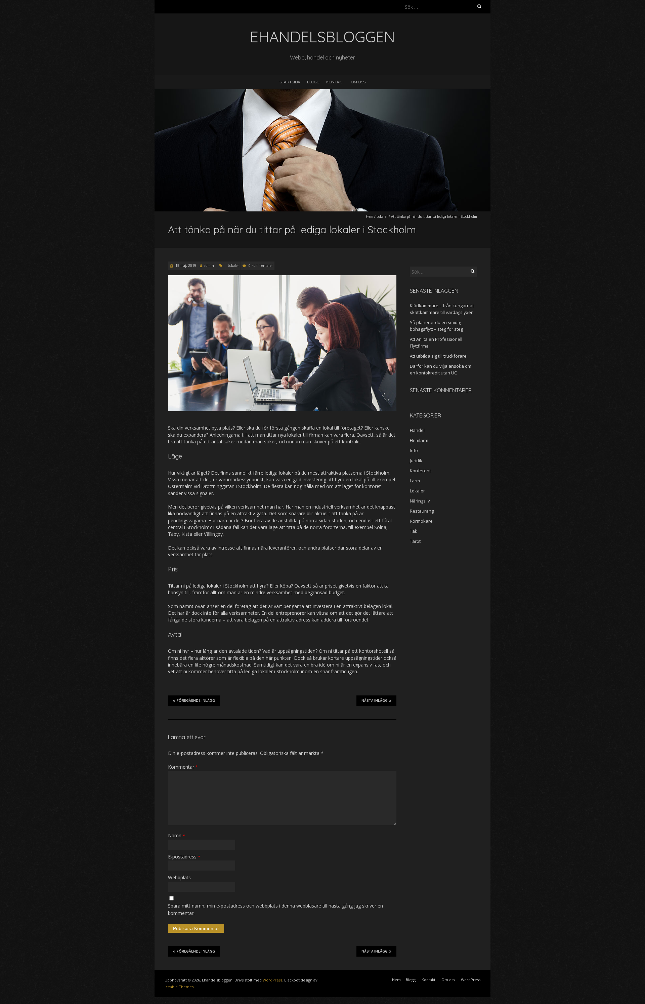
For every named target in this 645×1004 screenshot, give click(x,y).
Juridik (416, 460)
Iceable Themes (179, 986)
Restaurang (422, 511)
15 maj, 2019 (185, 265)
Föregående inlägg (196, 700)
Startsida (290, 81)
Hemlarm (419, 440)
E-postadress (184, 856)
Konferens (421, 471)
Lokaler (382, 216)
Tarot (415, 541)
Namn (176, 835)
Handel (417, 430)
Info (414, 450)
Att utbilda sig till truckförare (438, 356)
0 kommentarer (261, 265)
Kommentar (183, 767)
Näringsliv (420, 501)
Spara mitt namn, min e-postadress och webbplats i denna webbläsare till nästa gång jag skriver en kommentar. (275, 909)
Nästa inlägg (374, 700)
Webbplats (179, 877)
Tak (413, 531)
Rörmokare (421, 521)
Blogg (313, 81)
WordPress (272, 979)
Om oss (358, 81)
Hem (369, 216)
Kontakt (335, 81)
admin (209, 265)
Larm (415, 481)
